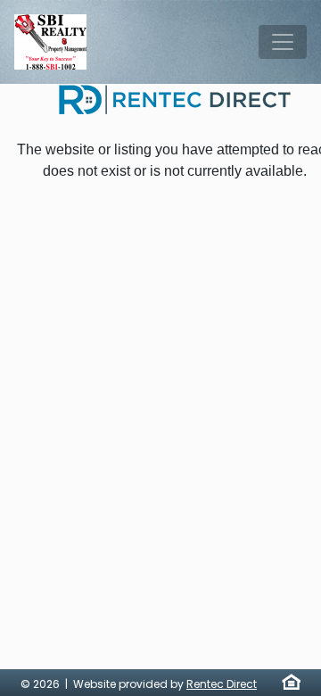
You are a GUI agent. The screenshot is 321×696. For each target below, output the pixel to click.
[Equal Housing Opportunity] (291, 682)
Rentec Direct (221, 684)
